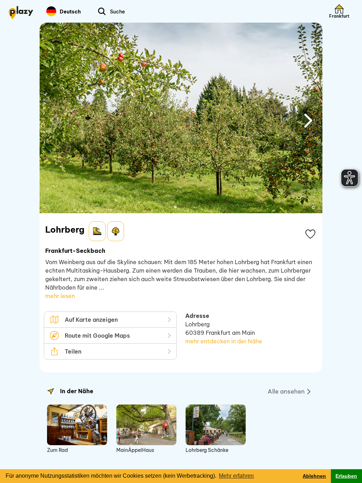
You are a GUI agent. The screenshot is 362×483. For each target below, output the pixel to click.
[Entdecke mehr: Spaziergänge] (97, 231)
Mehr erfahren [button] (236, 476)
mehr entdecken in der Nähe (223, 341)
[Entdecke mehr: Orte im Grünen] (115, 231)
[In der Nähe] (50, 391)
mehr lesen (60, 295)
